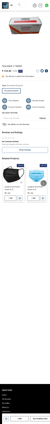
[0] (40, 5)
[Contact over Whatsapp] (46, 5)
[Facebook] (46, 70)
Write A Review (25, 150)
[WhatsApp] (42, 70)
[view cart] (40, 5)
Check (43, 118)
